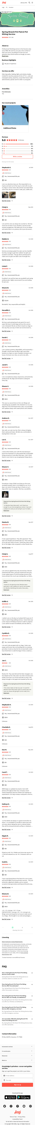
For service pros (6, 1051)
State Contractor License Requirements (12, 942)
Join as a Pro (23, 3)
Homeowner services (7, 1046)
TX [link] (6, 7)
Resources (4, 1056)
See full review (6, 201)
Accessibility (17, 1119)
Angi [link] (3, 7)
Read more (5, 56)
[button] (15, 118)
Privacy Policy (21, 1116)
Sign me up (17, 1085)
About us (4, 1060)
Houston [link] (11, 7)
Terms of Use (13, 1116)
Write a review (17, 156)
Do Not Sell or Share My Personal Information (17, 1121)
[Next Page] (32, 927)
